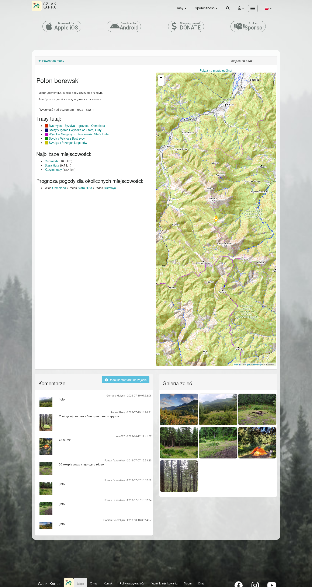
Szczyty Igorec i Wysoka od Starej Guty (74, 130)
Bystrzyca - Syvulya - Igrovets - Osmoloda (76, 125)
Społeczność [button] (205, 8)
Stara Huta (52, 165)
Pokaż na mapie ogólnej (216, 70)
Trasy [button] (179, 8)
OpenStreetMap (253, 364)
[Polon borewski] (216, 219)
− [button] (161, 83)
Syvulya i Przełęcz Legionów (67, 142)
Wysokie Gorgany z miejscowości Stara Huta (78, 134)
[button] (268, 8)
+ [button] (161, 77)
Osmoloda (52, 161)
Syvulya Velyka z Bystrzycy (66, 138)
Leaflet (237, 364)
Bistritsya (110, 188)
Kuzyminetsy (53, 169)
